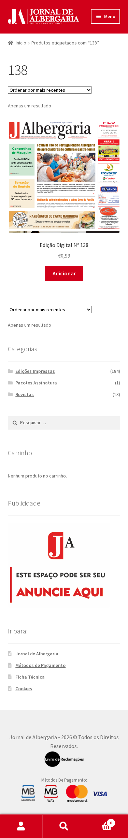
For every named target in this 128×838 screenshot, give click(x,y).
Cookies (23, 688)
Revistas (24, 394)
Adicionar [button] (64, 273)
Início (21, 43)
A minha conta (21, 826)
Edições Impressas (35, 371)
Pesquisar (64, 826)
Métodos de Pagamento (40, 665)
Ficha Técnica (30, 677)
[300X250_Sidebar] (64, 565)
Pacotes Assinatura (36, 383)
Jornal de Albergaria (36, 654)
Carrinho (98, 820)
